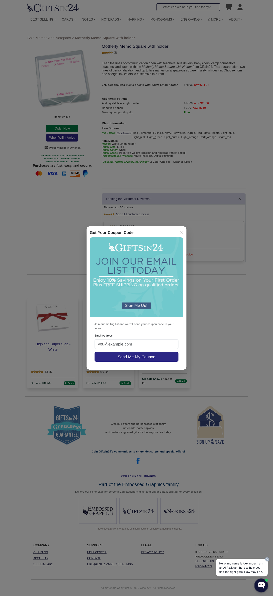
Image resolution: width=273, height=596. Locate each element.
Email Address (104, 335)
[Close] (182, 233)
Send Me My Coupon (136, 357)
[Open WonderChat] (261, 585)
